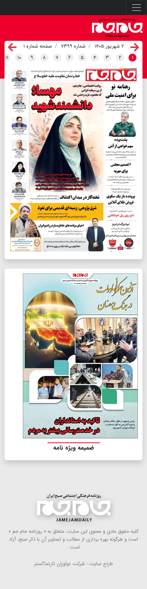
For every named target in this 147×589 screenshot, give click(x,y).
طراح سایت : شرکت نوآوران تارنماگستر (73, 564)
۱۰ (19, 58)
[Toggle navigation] (136, 7)
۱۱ (6, 58)
